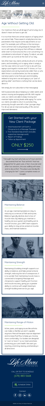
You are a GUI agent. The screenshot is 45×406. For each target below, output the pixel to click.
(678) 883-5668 (22, 376)
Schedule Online (24, 384)
